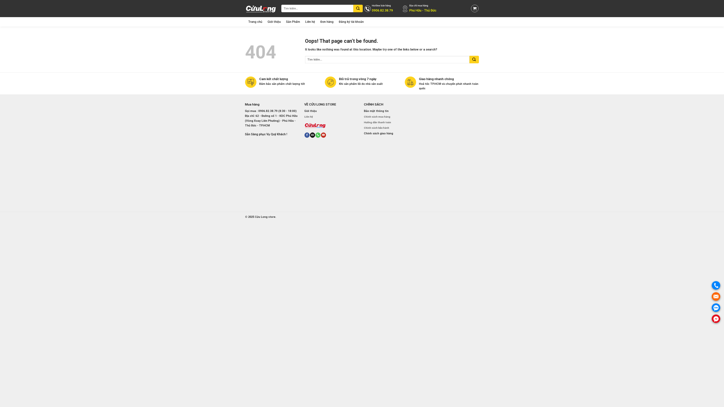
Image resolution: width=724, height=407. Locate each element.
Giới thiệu (274, 22)
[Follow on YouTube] (323, 135)
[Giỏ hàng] (475, 8)
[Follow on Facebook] (306, 135)
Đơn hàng (327, 22)
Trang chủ (255, 22)
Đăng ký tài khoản (351, 22)
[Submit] (358, 8)
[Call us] (317, 135)
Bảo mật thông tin (376, 111)
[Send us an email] (312, 135)
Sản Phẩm (293, 22)
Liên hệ (310, 22)
